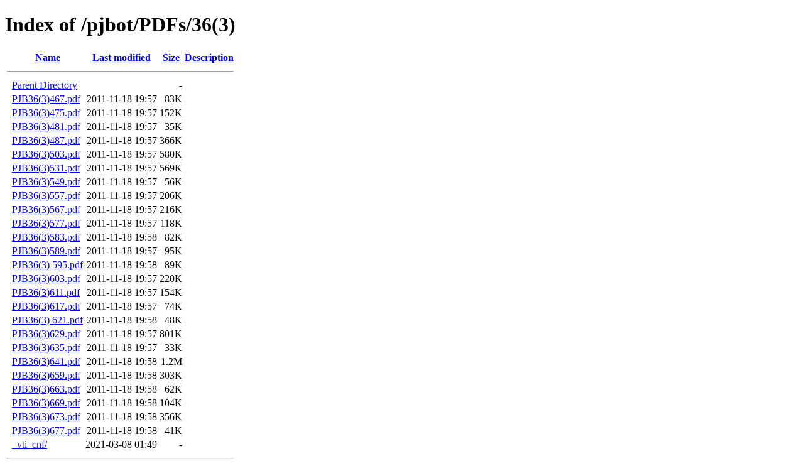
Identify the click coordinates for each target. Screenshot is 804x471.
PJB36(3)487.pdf (46, 140)
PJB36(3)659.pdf (46, 375)
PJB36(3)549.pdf (46, 181)
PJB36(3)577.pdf (46, 223)
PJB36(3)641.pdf (46, 361)
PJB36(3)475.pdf (46, 112)
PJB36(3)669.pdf (46, 403)
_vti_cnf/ (29, 444)
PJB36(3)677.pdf (46, 430)
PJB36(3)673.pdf (46, 416)
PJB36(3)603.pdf (46, 278)
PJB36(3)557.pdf (46, 195)
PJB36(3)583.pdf (46, 237)
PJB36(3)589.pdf (46, 251)
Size (171, 57)
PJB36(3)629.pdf (46, 333)
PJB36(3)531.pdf (46, 168)
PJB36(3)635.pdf (46, 347)
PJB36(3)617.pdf (46, 306)
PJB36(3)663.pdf (46, 389)
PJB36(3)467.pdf (46, 99)
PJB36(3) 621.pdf (47, 320)
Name (47, 57)
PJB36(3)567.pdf (46, 209)
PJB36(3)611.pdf (46, 292)
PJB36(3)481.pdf (46, 126)
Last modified (121, 57)
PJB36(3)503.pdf (46, 154)
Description (209, 57)
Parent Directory (44, 85)
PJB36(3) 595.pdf (47, 264)
